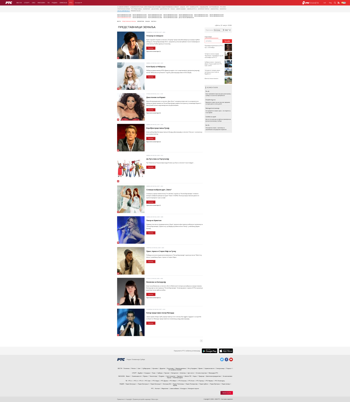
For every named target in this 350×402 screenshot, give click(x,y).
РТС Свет (148, 381)
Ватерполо (174, 373)
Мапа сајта (226, 393)
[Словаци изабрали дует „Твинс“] (131, 199)
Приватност (121, 399)
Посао (173, 9)
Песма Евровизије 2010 (140, 17)
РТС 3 (141, 381)
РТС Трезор (200, 381)
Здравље (180, 376)
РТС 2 (136, 381)
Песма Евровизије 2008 (170, 17)
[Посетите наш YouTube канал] (231, 359)
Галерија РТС (194, 7)
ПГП (187, 7)
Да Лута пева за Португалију (157, 159)
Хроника (155, 368)
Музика (145, 376)
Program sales (135, 11)
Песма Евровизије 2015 (186, 16)
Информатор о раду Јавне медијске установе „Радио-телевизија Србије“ (154, 7)
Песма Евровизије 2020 (217, 14)
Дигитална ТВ (164, 9)
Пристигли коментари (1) (153, 51)
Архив (175, 385)
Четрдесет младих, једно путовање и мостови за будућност (212, 72)
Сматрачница (220, 368)
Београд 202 (167, 384)
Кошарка (147, 373)
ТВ (48, 3)
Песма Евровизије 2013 (201, 16)
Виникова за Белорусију (156, 282)
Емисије (63, 3)
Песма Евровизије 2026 (124, 14)
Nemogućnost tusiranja (212, 108)
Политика (126, 368)
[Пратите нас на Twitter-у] (222, 359)
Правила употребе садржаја (141, 399)
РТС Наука (155, 381)
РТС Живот (173, 381)
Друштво (162, 368)
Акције (182, 7)
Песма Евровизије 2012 (217, 16)
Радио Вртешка (215, 384)
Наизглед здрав (178, 377)
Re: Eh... (208, 125)
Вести (19, 3)
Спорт (27, 3)
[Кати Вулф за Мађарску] (131, 76)
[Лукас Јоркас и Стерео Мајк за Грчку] (131, 261)
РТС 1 (130, 381)
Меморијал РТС (213, 373)
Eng (330, 3)
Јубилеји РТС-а (192, 9)
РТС (71, 3)
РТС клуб (223, 7)
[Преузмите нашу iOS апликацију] (226, 351)
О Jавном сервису (123, 7)
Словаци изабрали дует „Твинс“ (159, 190)
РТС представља (136, 9)
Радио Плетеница (178, 384)
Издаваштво (204, 7)
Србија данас (146, 368)
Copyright (129, 399)
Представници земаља (129, 21)
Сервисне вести (209, 368)
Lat (325, 3)
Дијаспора (155, 9)
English (147, 21)
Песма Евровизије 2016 (170, 16)
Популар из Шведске (154, 36)
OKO (33, 3)
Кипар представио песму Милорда (160, 313)
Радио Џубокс (203, 384)
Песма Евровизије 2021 (201, 14)
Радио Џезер (226, 384)
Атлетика (183, 373)
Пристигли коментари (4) (153, 113)
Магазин (41, 3)
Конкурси (223, 9)
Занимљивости (136, 376)
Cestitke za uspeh (211, 117)
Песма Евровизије (123, 11)
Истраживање (214, 7)
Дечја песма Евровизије (186, 17)
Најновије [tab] (208, 37)
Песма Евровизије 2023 (170, 14)
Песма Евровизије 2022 (186, 14)
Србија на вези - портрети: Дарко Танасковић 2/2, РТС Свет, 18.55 (213, 63)
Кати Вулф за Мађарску (155, 67)
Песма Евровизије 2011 (124, 17)
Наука (195, 376)
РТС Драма (164, 381)
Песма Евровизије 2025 (140, 14)
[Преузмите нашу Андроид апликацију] (209, 351)
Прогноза (209, 30)
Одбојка (160, 373)
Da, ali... (208, 91)
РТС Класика (182, 381)
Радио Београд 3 (155, 384)
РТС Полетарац (220, 381)
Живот (128, 376)
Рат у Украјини (192, 368)
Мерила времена (180, 368)
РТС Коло (191, 381)
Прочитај (150, 48)
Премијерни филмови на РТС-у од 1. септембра (214, 46)
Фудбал (140, 373)
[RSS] (338, 2)
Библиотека (215, 9)
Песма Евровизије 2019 (124, 16)
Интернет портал (203, 9)
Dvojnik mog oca (210, 100)
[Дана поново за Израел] (131, 107)
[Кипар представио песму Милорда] (131, 322)
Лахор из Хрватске (153, 220)
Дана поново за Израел (155, 97)
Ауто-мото (191, 373)
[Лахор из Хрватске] (131, 230)
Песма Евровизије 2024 (155, 14)
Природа (201, 376)
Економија (170, 368)
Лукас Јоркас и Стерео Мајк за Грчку (161, 251)
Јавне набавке (181, 9)
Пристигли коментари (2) (153, 142)
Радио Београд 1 (131, 384)
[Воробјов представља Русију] (131, 137)
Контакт (157, 388)
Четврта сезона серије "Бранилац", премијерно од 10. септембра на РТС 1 (214, 55)
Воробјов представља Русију (157, 128)
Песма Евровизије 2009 (155, 17)
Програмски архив (123, 9)
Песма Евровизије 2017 (155, 16)
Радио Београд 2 (143, 384)
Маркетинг (146, 9)
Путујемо (161, 376)
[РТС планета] (310, 2)
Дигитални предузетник (213, 376)
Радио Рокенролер (192, 384)
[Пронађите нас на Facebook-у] (226, 359)
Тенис (154, 373)
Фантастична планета (211, 78)
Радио (54, 3)
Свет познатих (170, 376)
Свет (139, 368)
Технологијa (153, 376)
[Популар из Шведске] (131, 45)
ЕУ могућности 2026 (175, 370)
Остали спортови (201, 373)
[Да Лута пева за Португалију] (131, 168)
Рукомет (167, 373)
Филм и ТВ (188, 376)
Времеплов (140, 21)
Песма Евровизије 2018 (140, 16)
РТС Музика (209, 381)
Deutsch (153, 21)
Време (201, 368)
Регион (133, 368)
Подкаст (229, 368)
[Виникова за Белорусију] (131, 291)
